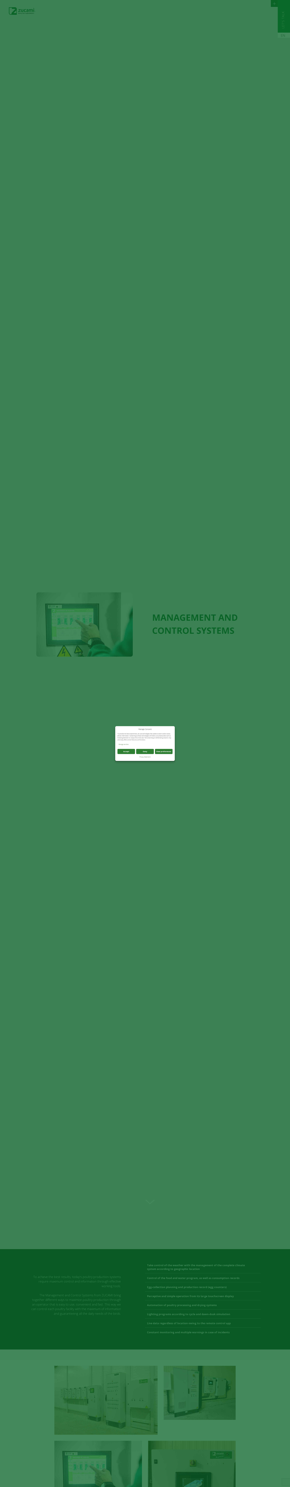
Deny (145, 751)
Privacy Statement (145, 757)
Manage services (124, 744)
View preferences (163, 751)
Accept (126, 751)
